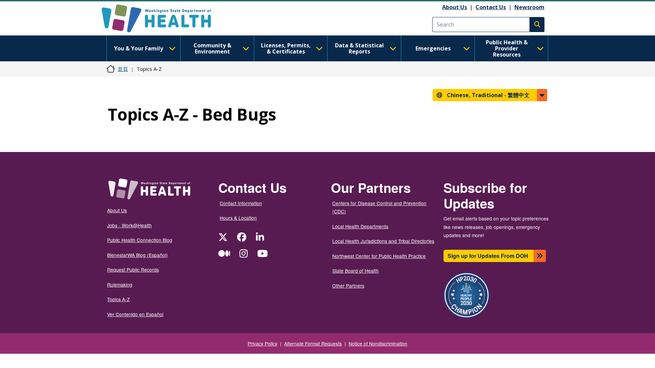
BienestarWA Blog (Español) (137, 254)
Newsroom (529, 7)
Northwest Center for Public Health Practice (379, 255)
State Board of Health (355, 270)
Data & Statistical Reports (359, 48)
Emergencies (433, 48)
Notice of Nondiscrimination (378, 343)
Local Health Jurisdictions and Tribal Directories (383, 240)
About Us (454, 7)
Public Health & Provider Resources (507, 48)
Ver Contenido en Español (135, 314)
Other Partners (348, 285)
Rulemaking (119, 284)
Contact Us (491, 7)
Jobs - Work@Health (129, 225)
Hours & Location (238, 217)
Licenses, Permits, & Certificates (286, 48)
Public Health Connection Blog (139, 239)
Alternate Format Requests (313, 343)
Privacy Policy (262, 343)
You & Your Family (138, 48)
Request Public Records (133, 269)
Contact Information (241, 203)
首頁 (123, 68)
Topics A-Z (118, 299)
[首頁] (162, 18)
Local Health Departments (360, 226)
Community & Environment (212, 48)
